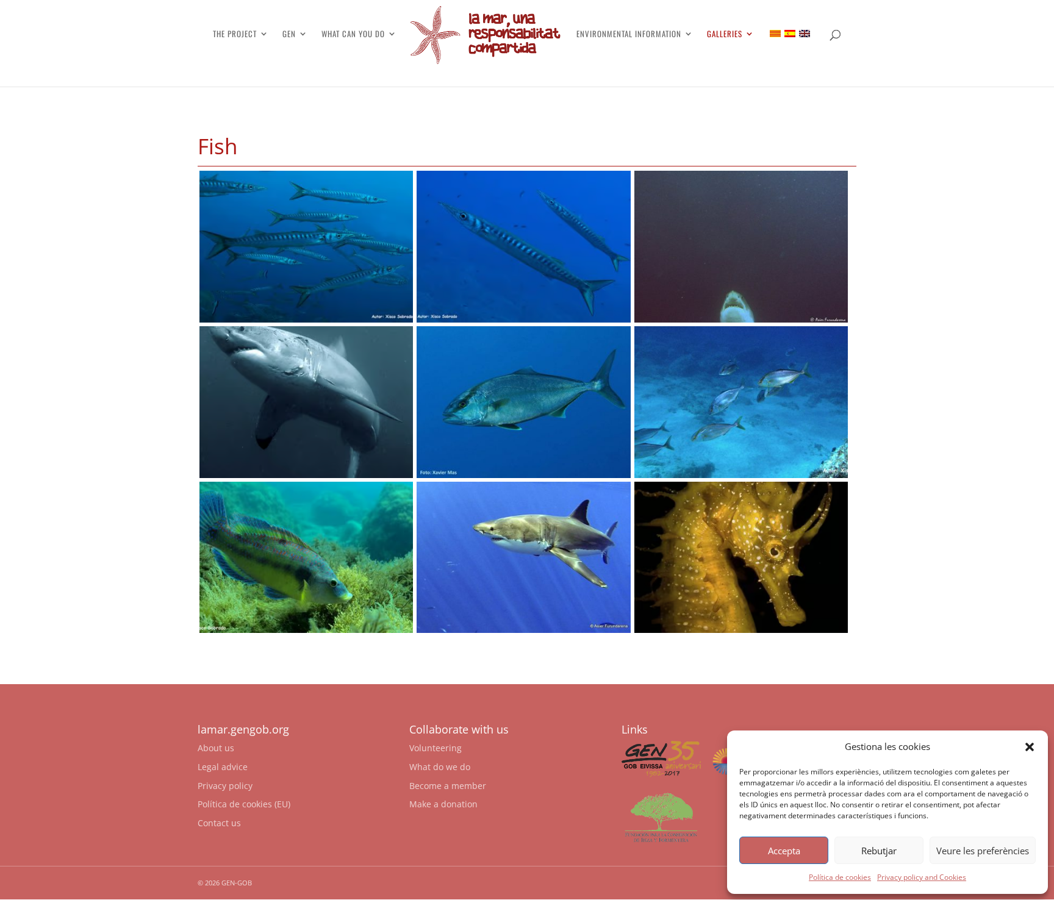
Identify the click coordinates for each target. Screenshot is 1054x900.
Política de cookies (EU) (244, 804)
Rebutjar (879, 851)
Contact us (219, 823)
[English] (804, 33)
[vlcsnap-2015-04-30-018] (523, 629)
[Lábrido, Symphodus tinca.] (306, 629)
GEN (289, 34)
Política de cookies (840, 877)
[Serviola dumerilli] (741, 474)
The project (235, 34)
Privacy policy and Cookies (921, 877)
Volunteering (435, 748)
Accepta (784, 851)
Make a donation (443, 804)
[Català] (775, 33)
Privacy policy (225, 785)
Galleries (724, 34)
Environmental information (628, 34)
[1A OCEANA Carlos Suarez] (741, 629)
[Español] (790, 33)
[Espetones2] (523, 319)
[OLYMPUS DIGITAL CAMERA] (741, 319)
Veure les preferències (982, 851)
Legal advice (223, 767)
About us (216, 748)
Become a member (447, 785)
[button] (1030, 747)
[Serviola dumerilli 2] (523, 474)
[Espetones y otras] (306, 319)
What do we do (439, 767)
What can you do (353, 34)
